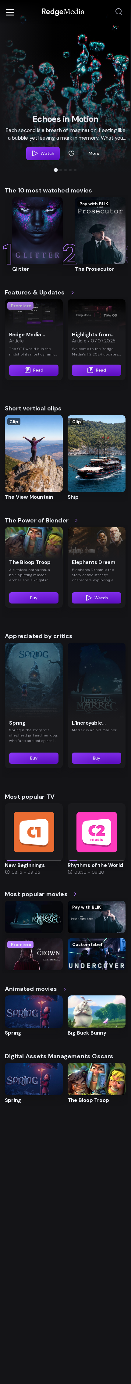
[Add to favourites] (71, 153)
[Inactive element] (34, 832)
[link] (63, 12)
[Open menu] (10, 12)
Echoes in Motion (65, 119)
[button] (55, 170)
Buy (34, 597)
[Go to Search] (119, 12)
